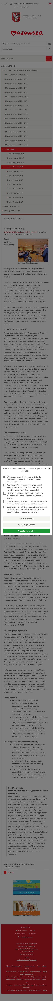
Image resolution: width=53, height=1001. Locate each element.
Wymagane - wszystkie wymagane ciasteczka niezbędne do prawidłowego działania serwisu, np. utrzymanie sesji (24, 479)
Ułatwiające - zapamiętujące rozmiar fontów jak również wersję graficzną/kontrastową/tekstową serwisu (25, 495)
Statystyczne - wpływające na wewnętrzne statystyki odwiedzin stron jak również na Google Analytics (27, 503)
